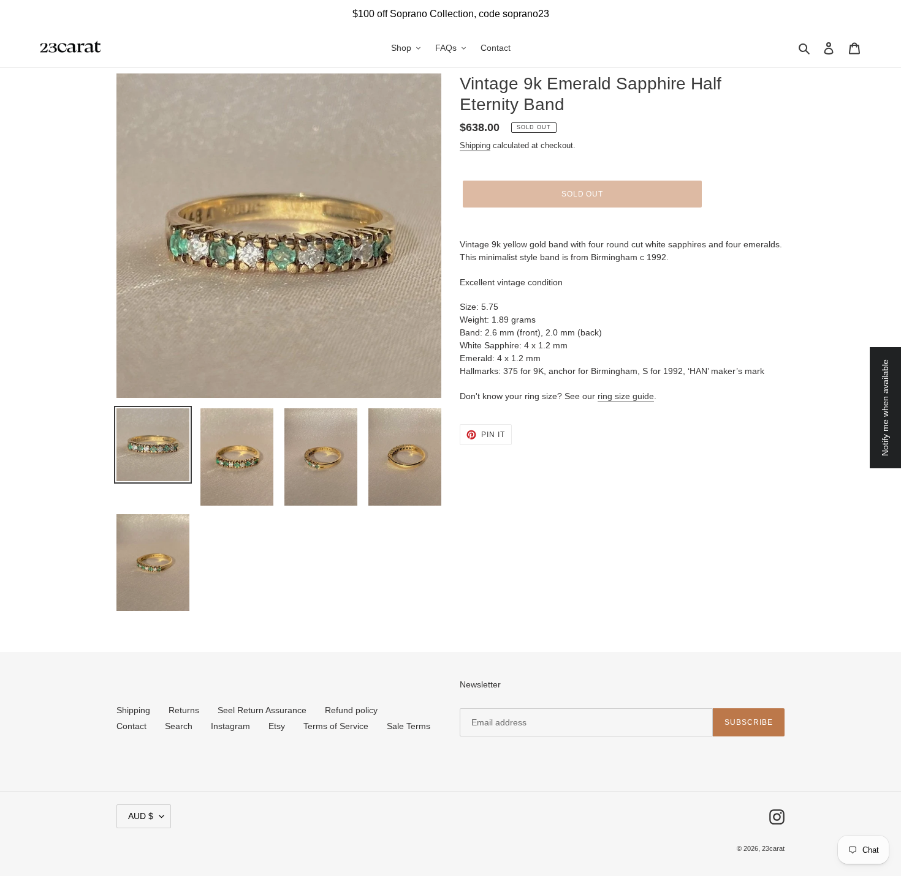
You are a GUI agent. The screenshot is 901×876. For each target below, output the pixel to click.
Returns (184, 710)
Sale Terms (408, 726)
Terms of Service (335, 726)
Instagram (230, 726)
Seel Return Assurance (262, 710)
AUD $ (140, 816)
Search (178, 726)
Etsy (276, 726)
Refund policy (351, 710)
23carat (773, 848)
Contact (131, 726)
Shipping (475, 145)
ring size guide (626, 396)
